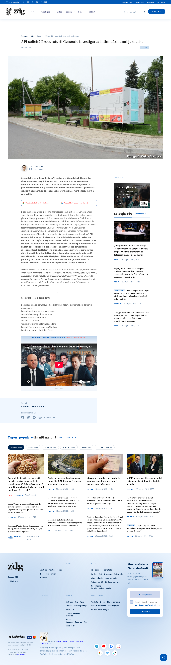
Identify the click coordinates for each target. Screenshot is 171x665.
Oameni (130, 536)
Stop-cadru (70, 626)
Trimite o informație (125, 2)
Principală (24, 36)
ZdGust (92, 12)
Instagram (118, 646)
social (108, 588)
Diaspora (108, 574)
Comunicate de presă (14, 537)
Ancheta (94, 602)
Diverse (43, 578)
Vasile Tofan (105, 447)
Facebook (111, 646)
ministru (25, 406)
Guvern (16, 447)
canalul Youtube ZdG (76, 337)
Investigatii (46, 12)
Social (39, 36)
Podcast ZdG (96, 574)
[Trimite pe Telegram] (34, 417)
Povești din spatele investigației (105, 606)
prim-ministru (39, 406)
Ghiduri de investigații (100, 610)
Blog (80, 12)
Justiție (131, 489)
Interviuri (70, 610)
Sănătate (108, 570)
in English (150, 2)
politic (101, 588)
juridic (94, 588)
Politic (117, 282)
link (120, 203)
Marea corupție (113, 602)
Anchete (69, 622)
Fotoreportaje (80, 606)
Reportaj (78, 622)
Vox (85, 622)
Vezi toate (140, 214)
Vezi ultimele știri (66, 437)
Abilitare (69, 602)
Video (59, 12)
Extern (53, 574)
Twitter (107, 653)
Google (100, 653)
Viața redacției (97, 578)
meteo (86, 447)
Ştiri (33, 12)
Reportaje (79, 602)
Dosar (102, 602)
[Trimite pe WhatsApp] (40, 417)
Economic (118, 304)
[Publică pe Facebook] (22, 417)
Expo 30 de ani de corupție (73, 614)
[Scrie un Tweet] (28, 417)
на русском (161, 2)
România (69, 447)
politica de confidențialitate (147, 605)
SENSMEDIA (21, 654)
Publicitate (13, 581)
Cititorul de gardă (113, 582)
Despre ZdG (140, 2)
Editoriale (118, 574)
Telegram (96, 646)
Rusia (33, 447)
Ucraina (50, 447)
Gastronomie (111, 578)
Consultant (96, 586)
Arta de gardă (97, 582)
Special (69, 12)
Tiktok (114, 653)
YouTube (104, 646)
